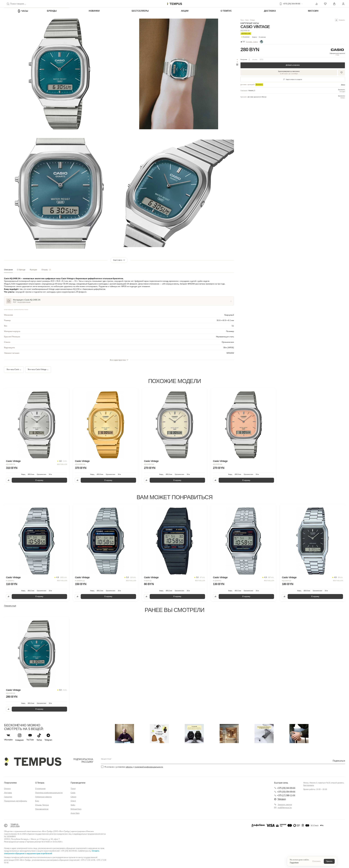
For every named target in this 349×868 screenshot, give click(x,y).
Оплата (7, 788)
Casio (247, 20)
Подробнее (294, 863)
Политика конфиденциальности (48, 793)
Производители (41, 809)
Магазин (313, 11)
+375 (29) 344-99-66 (286, 788)
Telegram (281, 799)
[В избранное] (64, 392)
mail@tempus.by (285, 807)
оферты (129, 767)
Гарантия (8, 797)
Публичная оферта (43, 797)
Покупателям (10, 783)
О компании (40, 788)
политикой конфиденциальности (149, 767)
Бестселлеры (140, 11)
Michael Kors (76, 809)
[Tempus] (32, 761)
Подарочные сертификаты (15, 801)
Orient (73, 801)
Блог (37, 801)
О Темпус (226, 11)
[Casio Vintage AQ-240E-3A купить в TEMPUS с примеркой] (174, 4)
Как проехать (308, 785)
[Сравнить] (8, 480)
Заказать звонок (285, 804)
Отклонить (316, 861)
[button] (259, 37)
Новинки (94, 11)
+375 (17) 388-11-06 (286, 795)
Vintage (252, 20)
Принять (329, 861)
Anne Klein (75, 813)
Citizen (73, 797)
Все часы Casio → (14, 369)
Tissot (73, 788)
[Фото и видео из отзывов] (261, 42)
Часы (24, 11)
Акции (185, 11)
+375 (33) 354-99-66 (286, 792)
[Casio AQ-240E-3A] (36, 653)
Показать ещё (10, 606)
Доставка (270, 11)
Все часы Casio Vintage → (38, 369)
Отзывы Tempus (42, 805)
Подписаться (339, 761)
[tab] (8, 270)
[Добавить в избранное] (341, 72)
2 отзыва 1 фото (252, 41)
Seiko (73, 805)
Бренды (52, 11)
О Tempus (39, 783)
